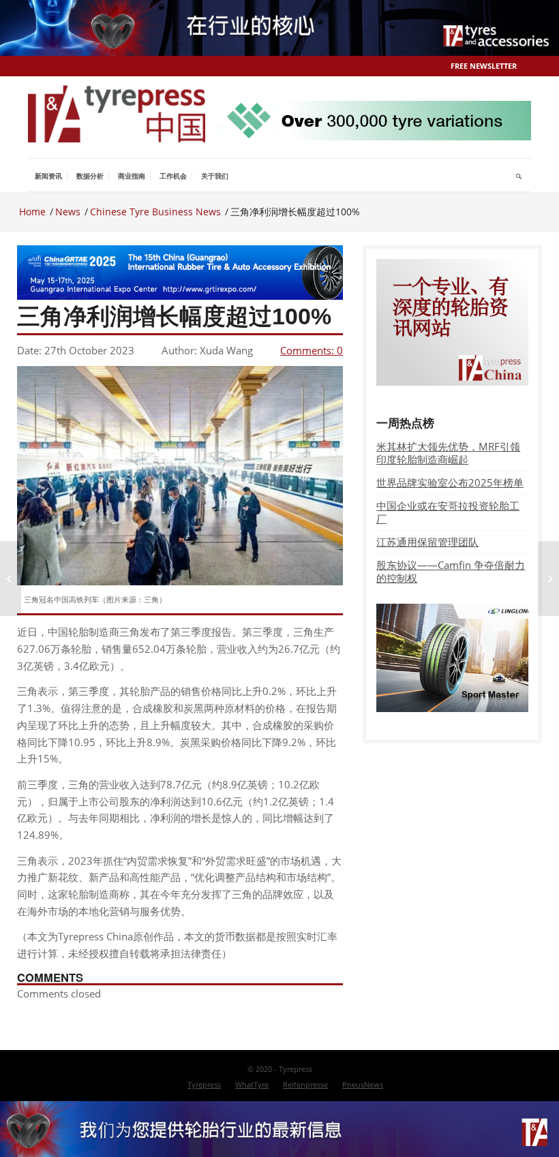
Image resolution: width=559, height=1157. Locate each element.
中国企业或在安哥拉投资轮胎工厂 (447, 512)
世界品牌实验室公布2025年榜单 (450, 482)
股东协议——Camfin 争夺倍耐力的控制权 (450, 571)
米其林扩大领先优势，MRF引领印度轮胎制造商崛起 (448, 452)
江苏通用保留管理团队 (427, 542)
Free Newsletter (484, 66)
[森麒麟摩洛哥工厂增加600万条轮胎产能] (10, 578)
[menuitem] (48, 176)
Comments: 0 (311, 350)
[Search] (519, 176)
